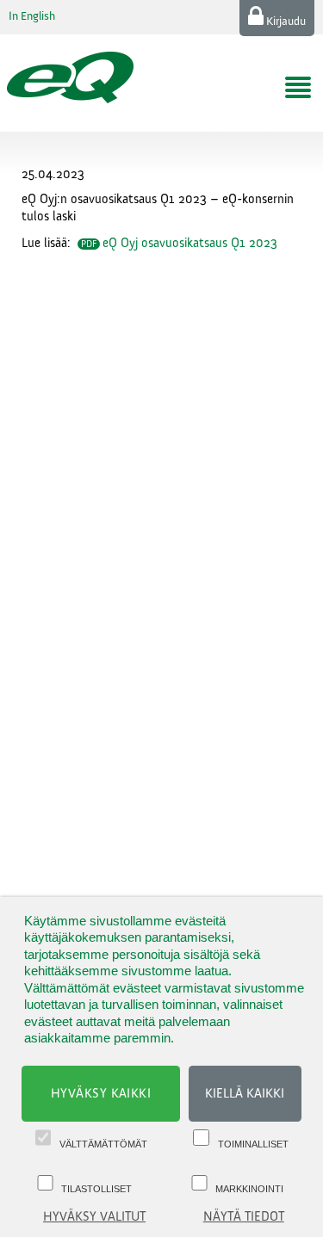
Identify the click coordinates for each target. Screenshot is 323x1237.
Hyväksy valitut (94, 1216)
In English (32, 16)
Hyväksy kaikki (101, 1093)
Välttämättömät (103, 1144)
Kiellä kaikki (244, 1093)
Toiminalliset (253, 1144)
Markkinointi (249, 1189)
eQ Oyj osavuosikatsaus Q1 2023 (189, 243)
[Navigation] (298, 87)
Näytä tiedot (243, 1216)
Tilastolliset (96, 1189)
